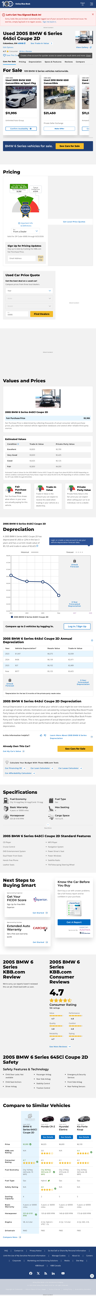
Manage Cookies (59, 1255)
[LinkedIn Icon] (53, 1273)
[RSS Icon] (46, 1273)
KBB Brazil (39, 1265)
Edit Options (8, 47)
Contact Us (18, 1250)
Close (88, 55)
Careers (89, 1255)
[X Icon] (38, 1273)
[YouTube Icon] (62, 1273)
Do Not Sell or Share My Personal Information (67, 1250)
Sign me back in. (49, 22)
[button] (27, 904)
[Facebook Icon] (31, 1273)
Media (67, 1260)
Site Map (80, 1260)
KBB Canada (55, 1265)
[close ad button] (92, 1276)
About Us (76, 1255)
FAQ (6, 1250)
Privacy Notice (36, 1250)
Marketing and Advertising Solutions (42, 1260)
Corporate (16, 1260)
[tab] (10, 62)
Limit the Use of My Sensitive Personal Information (24, 1255)
